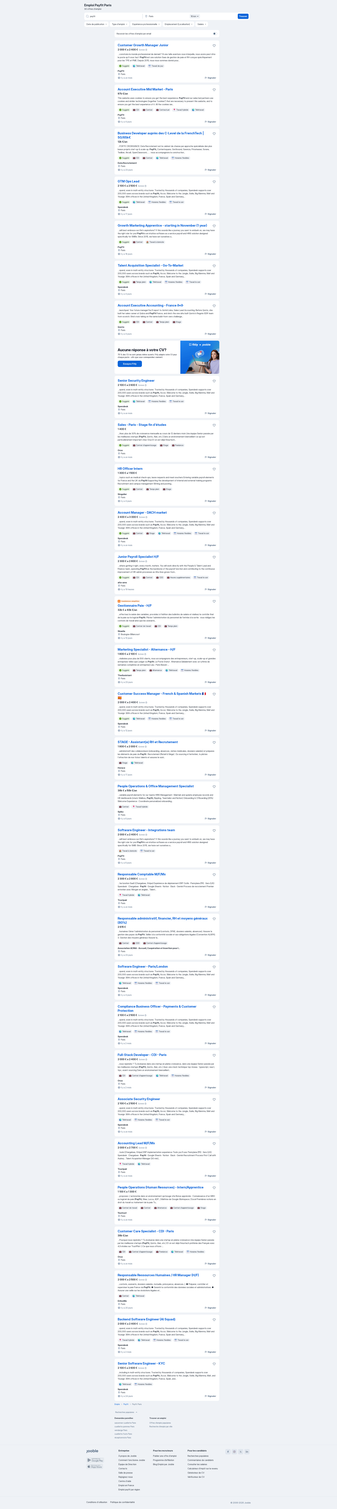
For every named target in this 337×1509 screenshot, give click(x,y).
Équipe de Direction (127, 1464)
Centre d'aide (124, 1481)
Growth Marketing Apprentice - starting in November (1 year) (162, 225)
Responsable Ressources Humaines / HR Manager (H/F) (158, 1275)
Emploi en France (126, 1485)
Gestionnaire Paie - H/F (135, 605)
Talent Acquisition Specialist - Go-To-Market (150, 265)
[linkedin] (247, 1451)
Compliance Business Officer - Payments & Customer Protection (157, 1009)
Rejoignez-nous (125, 1477)
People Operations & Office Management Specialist (156, 786)
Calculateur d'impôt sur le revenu (203, 1468)
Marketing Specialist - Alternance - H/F (146, 649)
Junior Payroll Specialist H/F (138, 557)
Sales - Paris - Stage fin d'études (142, 425)
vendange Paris (121, 1430)
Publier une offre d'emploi (165, 1456)
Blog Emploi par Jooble (163, 1464)
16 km (193, 16)
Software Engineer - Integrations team (146, 830)
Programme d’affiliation (163, 1460)
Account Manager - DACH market (142, 512)
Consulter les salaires (197, 1464)
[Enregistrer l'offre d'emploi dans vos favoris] (214, 45)
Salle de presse (125, 1472)
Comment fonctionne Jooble (131, 1460)
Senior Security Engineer (136, 380)
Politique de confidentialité (122, 1502)
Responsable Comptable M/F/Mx (142, 874)
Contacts (122, 1468)
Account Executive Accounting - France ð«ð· (151, 305)
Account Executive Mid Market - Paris (145, 89)
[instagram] (234, 1451)
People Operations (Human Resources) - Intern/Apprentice (161, 1187)
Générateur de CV (196, 1472)
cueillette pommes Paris (124, 1426)
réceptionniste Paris (123, 1437)
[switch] (215, 33)
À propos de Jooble (127, 1456)
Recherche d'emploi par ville (160, 1426)
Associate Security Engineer (139, 1099)
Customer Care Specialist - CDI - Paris (146, 1231)
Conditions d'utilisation (96, 1502)
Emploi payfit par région (129, 1489)
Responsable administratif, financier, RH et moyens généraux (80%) (163, 920)
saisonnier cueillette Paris (125, 1423)
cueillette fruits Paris (123, 1434)
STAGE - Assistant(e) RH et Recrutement (148, 742)
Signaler (212, 77)
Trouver (243, 16)
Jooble (247, 1502)
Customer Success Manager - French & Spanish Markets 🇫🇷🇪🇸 (162, 696)
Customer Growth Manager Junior (143, 45)
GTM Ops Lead (128, 181)
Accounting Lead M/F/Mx (136, 1143)
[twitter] (240, 1451)
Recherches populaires (124, 1412)
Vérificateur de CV (196, 1477)
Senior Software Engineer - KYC (141, 1363)
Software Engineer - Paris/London (143, 966)
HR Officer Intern (130, 469)
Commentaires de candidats (201, 1460)
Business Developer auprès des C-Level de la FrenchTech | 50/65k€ (161, 135)
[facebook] (228, 1451)
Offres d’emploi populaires (160, 1423)
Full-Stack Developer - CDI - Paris (142, 1055)
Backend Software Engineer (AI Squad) (146, 1319)
